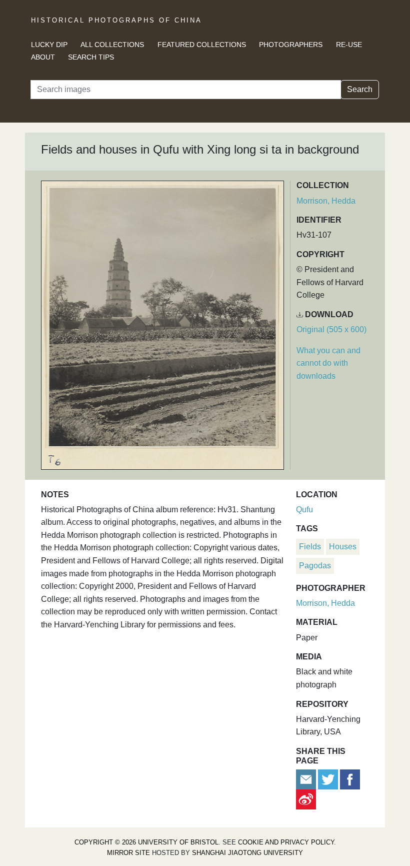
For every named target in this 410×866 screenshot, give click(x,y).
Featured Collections (202, 45)
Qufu (304, 509)
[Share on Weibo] (306, 799)
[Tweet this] (329, 779)
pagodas (315, 565)
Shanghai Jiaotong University (247, 852)
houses (342, 546)
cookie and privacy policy (286, 842)
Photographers (290, 45)
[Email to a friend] (307, 779)
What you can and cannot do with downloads (328, 363)
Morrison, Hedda (326, 201)
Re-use (349, 45)
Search (359, 89)
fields (310, 546)
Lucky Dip (49, 45)
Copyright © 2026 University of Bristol (146, 842)
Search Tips (91, 57)
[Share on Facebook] (350, 779)
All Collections (112, 45)
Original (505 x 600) (331, 329)
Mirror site (128, 852)
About (43, 57)
